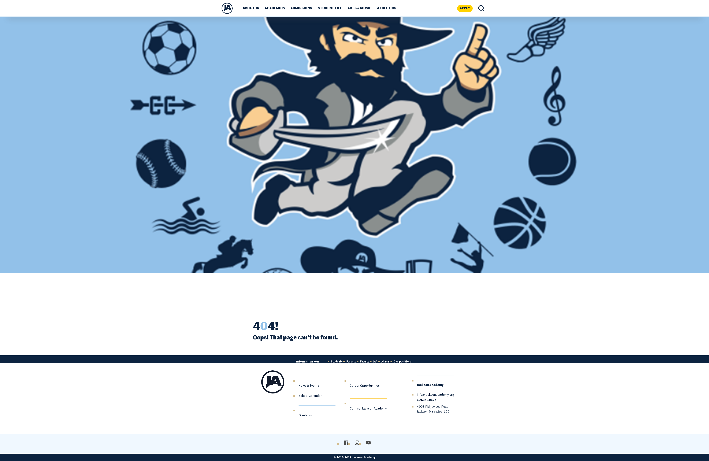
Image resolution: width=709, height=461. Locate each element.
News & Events (309, 385)
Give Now (305, 415)
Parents (351, 361)
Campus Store (402, 361)
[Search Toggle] (481, 8)
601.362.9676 (426, 400)
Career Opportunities (365, 385)
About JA (251, 8)
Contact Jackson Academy (368, 408)
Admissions (301, 8)
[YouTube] (368, 443)
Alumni (385, 361)
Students (336, 361)
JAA (375, 361)
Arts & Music (359, 8)
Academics (275, 8)
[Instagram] (357, 443)
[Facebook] (346, 443)
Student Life (330, 8)
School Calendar (310, 396)
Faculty (364, 361)
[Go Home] (227, 8)
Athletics (386, 8)
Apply (465, 8)
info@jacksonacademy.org (435, 394)
